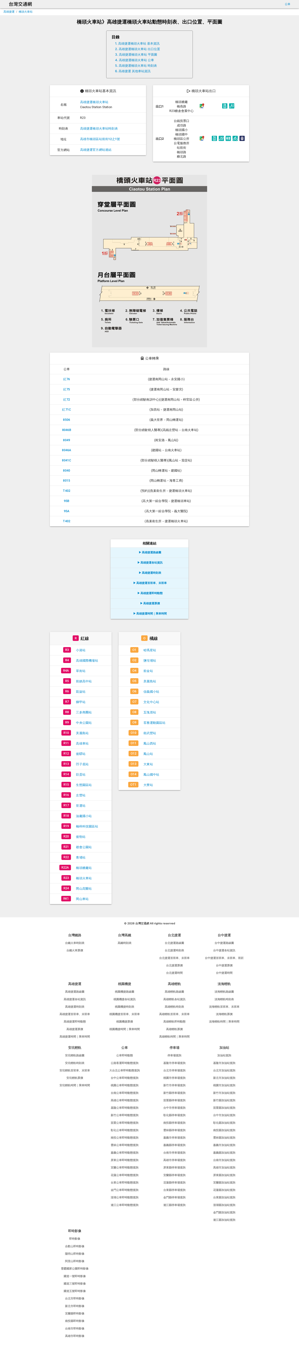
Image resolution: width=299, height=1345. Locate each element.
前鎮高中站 (84, 681)
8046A (66, 450)
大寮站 (148, 785)
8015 (66, 480)
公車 (287, 4)
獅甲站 (80, 702)
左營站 (80, 795)
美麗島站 (82, 733)
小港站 (80, 650)
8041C (66, 460)
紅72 (66, 399)
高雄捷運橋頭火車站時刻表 (99, 128)
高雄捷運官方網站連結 (96, 149)
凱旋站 (80, 691)
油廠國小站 (84, 816)
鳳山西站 (149, 743)
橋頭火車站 (26, 11)
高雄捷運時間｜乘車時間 (151, 613)
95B (66, 501)
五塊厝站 (149, 712)
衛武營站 (149, 733)
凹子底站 (82, 764)
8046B (66, 430)
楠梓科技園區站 (87, 826)
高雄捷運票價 (151, 603)
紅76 (66, 379)
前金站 (148, 671)
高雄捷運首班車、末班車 (151, 583)
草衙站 (80, 671)
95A (67, 511)
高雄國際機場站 (87, 660)
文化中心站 (151, 702)
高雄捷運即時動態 (152, 593)
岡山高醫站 (84, 888)
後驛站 (80, 754)
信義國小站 (151, 691)
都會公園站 (84, 847)
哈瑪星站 (149, 650)
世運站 (80, 805)
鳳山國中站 (151, 774)
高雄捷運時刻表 (151, 572)
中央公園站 (84, 722)
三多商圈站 (84, 712)
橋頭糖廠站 (84, 868)
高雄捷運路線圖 (151, 552)
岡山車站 (82, 899)
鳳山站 (148, 754)
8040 (66, 470)
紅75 (66, 389)
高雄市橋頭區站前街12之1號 (100, 139)
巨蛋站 (80, 774)
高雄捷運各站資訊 (152, 562)
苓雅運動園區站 (154, 722)
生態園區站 (84, 785)
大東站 (148, 764)
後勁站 (80, 837)
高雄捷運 (9, 11)
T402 (66, 490)
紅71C (66, 409)
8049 (66, 440)
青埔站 (80, 857)
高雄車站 (82, 743)
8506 (66, 420)
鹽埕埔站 (149, 660)
